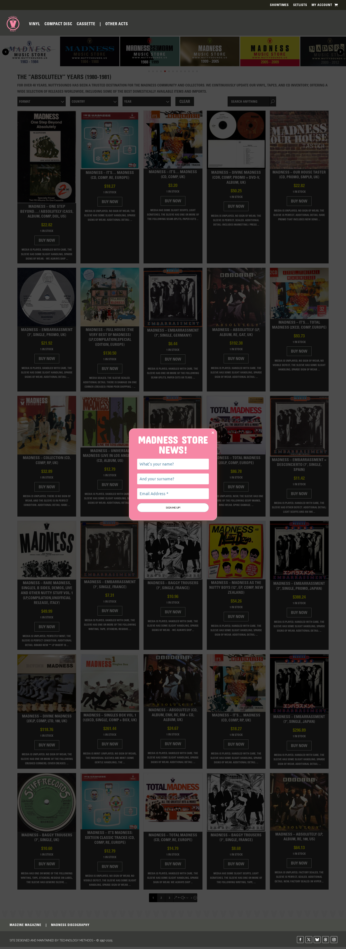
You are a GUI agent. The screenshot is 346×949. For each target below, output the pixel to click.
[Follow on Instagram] (334, 938)
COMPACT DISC (58, 23)
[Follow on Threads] (325, 938)
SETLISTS (300, 5)
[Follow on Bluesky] (317, 938)
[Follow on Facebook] (300, 938)
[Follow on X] (308, 938)
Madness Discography (70, 924)
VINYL (34, 23)
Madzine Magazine (25, 924)
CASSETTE (86, 23)
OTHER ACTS (116, 23)
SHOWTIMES (279, 5)
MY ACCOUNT (322, 5)
